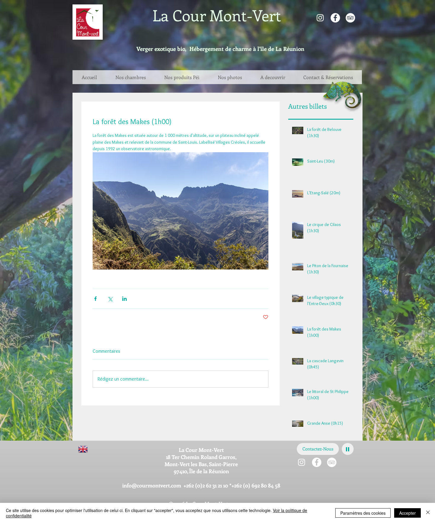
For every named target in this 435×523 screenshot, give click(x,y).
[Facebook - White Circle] (335, 18)
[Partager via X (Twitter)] (110, 298)
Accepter (407, 513)
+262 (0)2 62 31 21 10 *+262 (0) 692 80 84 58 (231, 485)
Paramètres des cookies (363, 513)
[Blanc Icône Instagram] (320, 18)
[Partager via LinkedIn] (124, 298)
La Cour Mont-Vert (216, 15)
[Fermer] (427, 513)
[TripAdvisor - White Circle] (350, 18)
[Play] (348, 449)
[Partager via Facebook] (95, 298)
